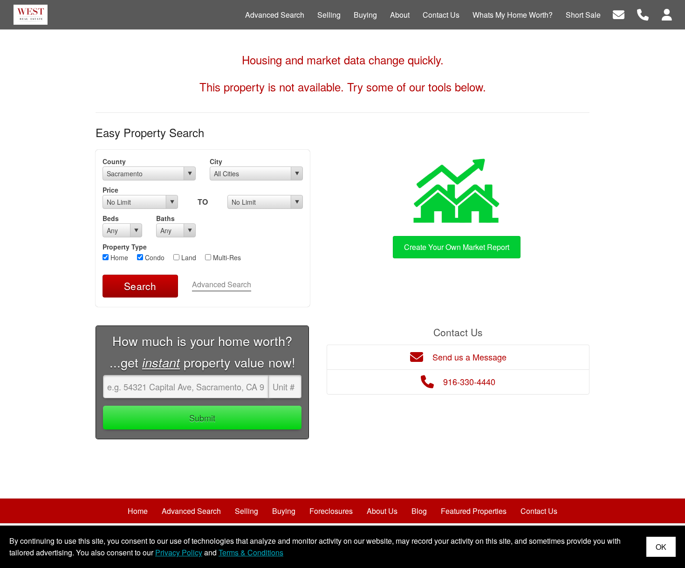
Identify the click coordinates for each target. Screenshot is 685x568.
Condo (153, 257)
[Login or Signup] (667, 13)
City (216, 161)
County (114, 161)
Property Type (125, 246)
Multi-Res (226, 257)
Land (187, 257)
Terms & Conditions (251, 552)
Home (118, 257)
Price (110, 189)
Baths (165, 218)
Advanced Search (221, 284)
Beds (111, 218)
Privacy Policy (178, 552)
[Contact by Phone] (643, 13)
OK (661, 546)
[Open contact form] (618, 13)
